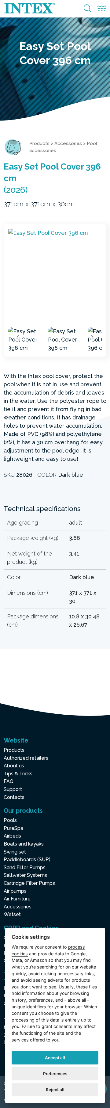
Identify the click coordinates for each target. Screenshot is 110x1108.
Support (13, 789)
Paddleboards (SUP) (27, 859)
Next (92, 337)
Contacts (14, 797)
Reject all (55, 1089)
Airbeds (12, 836)
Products (39, 143)
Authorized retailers (26, 758)
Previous (18, 337)
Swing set (15, 852)
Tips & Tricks (18, 774)
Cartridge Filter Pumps (29, 883)
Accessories (68, 143)
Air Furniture (17, 899)
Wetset (12, 914)
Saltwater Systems (25, 875)
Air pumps (15, 891)
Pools (10, 820)
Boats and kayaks (24, 844)
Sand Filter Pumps (25, 867)
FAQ (8, 781)
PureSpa (13, 828)
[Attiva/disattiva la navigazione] (101, 9)
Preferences (55, 1073)
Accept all (55, 1057)
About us (14, 766)
